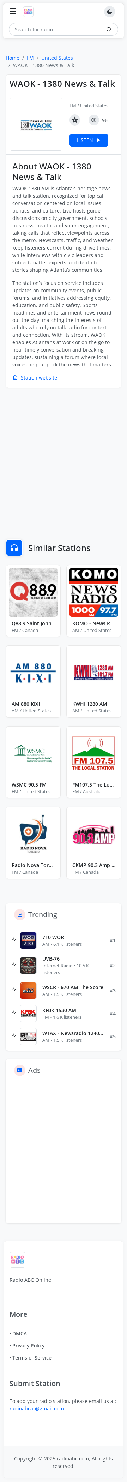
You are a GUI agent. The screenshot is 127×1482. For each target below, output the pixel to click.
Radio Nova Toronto (33, 865)
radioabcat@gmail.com (37, 1408)
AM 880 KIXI (26, 703)
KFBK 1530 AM (59, 1010)
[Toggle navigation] (13, 12)
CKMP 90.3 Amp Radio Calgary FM (93, 865)
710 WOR (53, 937)
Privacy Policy (28, 1345)
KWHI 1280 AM (89, 703)
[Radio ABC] (30, 11)
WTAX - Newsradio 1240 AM (73, 1033)
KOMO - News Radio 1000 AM (93, 623)
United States (57, 57)
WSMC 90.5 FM (29, 784)
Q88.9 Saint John (32, 623)
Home (12, 57)
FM (30, 57)
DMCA (19, 1333)
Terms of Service (32, 1357)
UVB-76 (51, 958)
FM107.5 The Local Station (93, 784)
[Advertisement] (63, 458)
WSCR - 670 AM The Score (72, 987)
